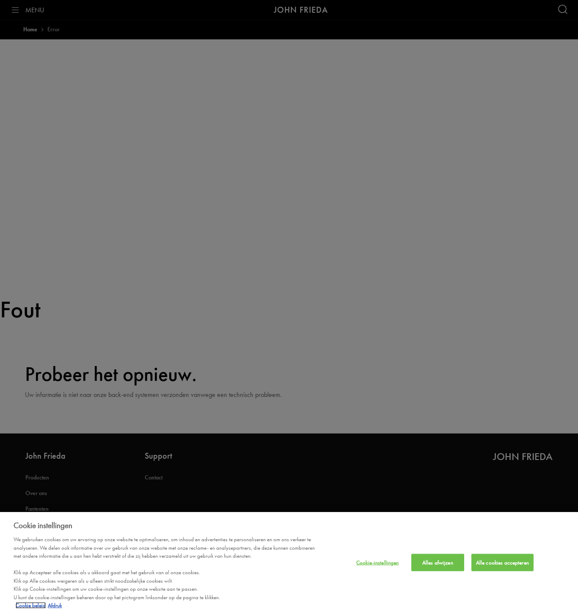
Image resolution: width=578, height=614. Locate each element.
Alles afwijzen (437, 562)
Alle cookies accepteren (502, 562)
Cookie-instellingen (377, 562)
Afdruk (55, 605)
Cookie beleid (31, 605)
